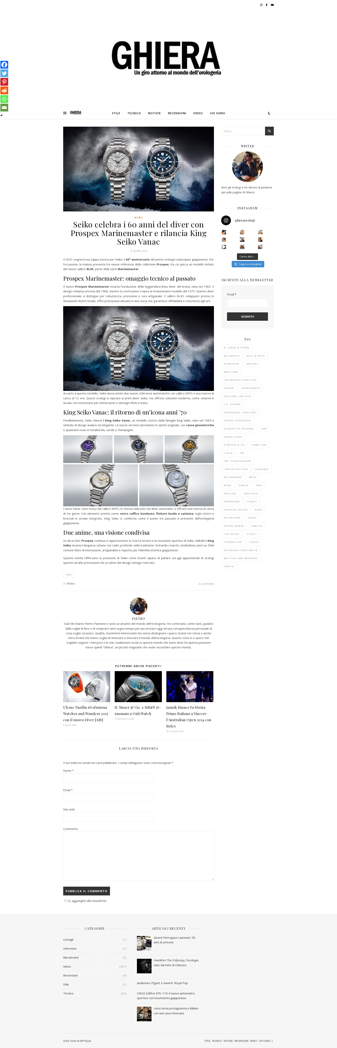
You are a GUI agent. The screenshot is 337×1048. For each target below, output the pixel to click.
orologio (251, 493)
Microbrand (70, 957)
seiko (69, 574)
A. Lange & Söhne (237, 347)
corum (229, 388)
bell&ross (232, 355)
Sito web (69, 809)
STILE (116, 113)
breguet (252, 363)
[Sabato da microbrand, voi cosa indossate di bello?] (260, 247)
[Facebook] (4, 65)
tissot (252, 534)
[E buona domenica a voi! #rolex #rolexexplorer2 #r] (224, 232)
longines (262, 469)
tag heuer (231, 534)
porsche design (236, 509)
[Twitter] (4, 73)
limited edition (236, 469)
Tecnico (68, 993)
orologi (230, 493)
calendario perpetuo (240, 379)
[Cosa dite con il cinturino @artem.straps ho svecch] (260, 232)
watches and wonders (241, 558)
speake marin (234, 525)
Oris (259, 485)
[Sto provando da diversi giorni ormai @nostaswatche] (242, 232)
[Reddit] (4, 90)
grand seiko (233, 436)
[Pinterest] (4, 82)
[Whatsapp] (4, 99)
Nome (68, 770)
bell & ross (256, 355)
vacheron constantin (241, 550)
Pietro (71, 583)
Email (68, 790)
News (138, 217)
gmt (265, 428)
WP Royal (85, 1041)
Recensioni (70, 975)
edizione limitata (237, 396)
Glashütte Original (239, 428)
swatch (257, 525)
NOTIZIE (154, 113)
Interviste (69, 948)
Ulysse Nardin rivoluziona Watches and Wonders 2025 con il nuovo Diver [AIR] (85, 713)
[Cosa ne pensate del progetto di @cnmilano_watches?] (224, 239)
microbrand (233, 477)
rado (259, 509)
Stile (66, 984)
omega (243, 485)
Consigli (68, 939)
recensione (232, 517)
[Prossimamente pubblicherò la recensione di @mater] (260, 239)
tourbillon (233, 542)
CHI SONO (217, 113)
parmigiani (232, 501)
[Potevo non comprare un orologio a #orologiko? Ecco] (242, 247)
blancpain (231, 363)
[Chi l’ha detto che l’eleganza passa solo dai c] (242, 239)
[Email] (4, 107)
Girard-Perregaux (237, 420)
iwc (242, 453)
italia (228, 453)
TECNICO (134, 113)
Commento (70, 829)
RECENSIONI (177, 113)
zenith (229, 566)
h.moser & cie (234, 444)
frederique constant (240, 412)
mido (253, 477)
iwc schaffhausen (237, 460)
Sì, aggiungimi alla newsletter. (87, 901)
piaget (252, 501)
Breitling (231, 371)
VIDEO (198, 113)
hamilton (259, 444)
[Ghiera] (76, 113)
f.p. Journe (232, 404)
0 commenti (206, 584)
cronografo (250, 388)
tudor (254, 542)
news (227, 485)
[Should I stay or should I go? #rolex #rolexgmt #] (224, 247)
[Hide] (1, 115)
